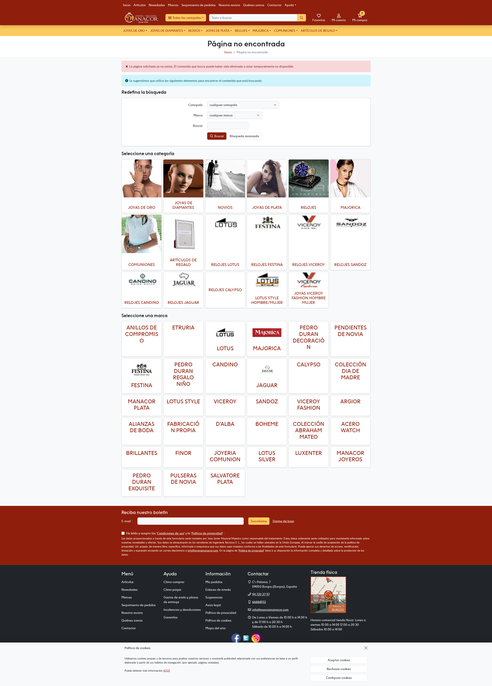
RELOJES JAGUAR (183, 302)
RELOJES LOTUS (225, 264)
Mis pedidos (213, 582)
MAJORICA (261, 31)
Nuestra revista (229, 5)
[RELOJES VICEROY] (308, 223)
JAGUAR (267, 385)
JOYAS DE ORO (134, 31)
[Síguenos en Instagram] (256, 638)
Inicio (126, 5)
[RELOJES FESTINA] (267, 223)
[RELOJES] (308, 178)
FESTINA (141, 385)
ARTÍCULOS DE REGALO (318, 31)
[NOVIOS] (225, 178)
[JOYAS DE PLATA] (267, 178)
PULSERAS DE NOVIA (183, 478)
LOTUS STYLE (183, 401)
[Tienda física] (328, 594)
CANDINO (225, 364)
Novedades (157, 5)
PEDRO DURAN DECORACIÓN (308, 337)
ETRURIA (183, 327)
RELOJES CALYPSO (225, 289)
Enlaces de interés (218, 590)
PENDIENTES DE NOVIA (350, 330)
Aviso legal (213, 605)
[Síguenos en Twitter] (246, 638)
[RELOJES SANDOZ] (350, 223)
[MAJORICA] (350, 178)
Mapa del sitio (215, 628)
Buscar (219, 136)
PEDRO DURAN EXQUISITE (141, 482)
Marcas (173, 5)
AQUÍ (166, 670)
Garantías (171, 617)
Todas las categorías (186, 18)
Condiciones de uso (170, 533)
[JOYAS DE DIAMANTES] (183, 178)
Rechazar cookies (339, 669)
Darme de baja (283, 521)
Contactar (274, 5)
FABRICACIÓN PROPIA (183, 427)
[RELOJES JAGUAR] (183, 280)
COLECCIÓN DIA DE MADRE (350, 371)
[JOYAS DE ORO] (141, 178)
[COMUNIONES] (141, 234)
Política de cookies (218, 620)
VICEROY (225, 401)
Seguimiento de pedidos (198, 5)
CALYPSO (308, 364)
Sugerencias (214, 597)
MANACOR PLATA (141, 404)
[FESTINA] (141, 369)
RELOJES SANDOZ (350, 264)
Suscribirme (259, 521)
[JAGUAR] (267, 369)
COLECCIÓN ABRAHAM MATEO (308, 430)
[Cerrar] (366, 648)
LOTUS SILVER (266, 456)
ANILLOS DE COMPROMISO (141, 334)
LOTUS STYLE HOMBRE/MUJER (267, 300)
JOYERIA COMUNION (225, 456)
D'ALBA (225, 424)
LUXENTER (308, 453)
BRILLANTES (141, 453)
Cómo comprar (174, 582)
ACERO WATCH (350, 427)
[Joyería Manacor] (141, 17)
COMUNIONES (284, 31)
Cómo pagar (172, 590)
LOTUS (225, 348)
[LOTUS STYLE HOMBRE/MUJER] (267, 280)
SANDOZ (267, 401)
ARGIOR (350, 401)
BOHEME (266, 424)
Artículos (140, 5)
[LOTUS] (225, 332)
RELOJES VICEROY (308, 264)
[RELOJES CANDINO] (141, 280)
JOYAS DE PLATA (217, 31)
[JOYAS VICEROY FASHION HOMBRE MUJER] (308, 280)
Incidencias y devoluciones (182, 610)
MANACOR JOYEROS (350, 456)
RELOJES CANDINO (141, 302)
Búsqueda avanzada (244, 136)
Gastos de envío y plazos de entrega (181, 599)
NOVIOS (194, 31)
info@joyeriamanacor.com (203, 550)
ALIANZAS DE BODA (141, 427)
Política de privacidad (207, 533)
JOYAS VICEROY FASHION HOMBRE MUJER (309, 298)
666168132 (259, 602)
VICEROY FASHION (308, 404)
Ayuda (289, 5)
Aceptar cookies (339, 660)
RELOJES (241, 31)
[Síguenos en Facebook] (236, 638)
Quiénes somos (253, 5)
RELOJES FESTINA (267, 264)
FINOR (183, 453)
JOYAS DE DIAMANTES (166, 31)
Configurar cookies (339, 678)
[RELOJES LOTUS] (225, 223)
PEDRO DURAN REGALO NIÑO (183, 374)
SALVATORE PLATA (225, 478)
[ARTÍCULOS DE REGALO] (183, 235)
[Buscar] (301, 17)
